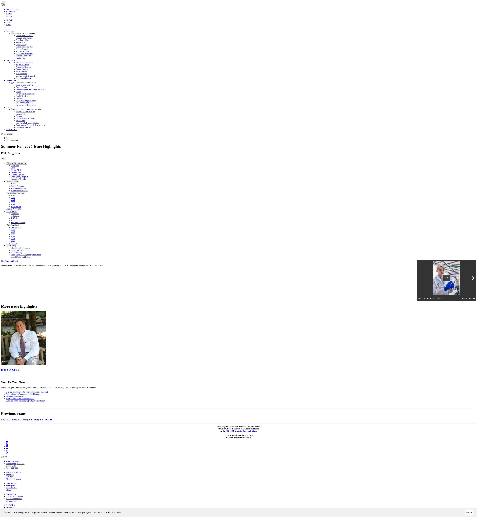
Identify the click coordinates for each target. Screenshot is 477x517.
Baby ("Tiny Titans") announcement (20, 399)
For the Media (16, 170)
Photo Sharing (16, 252)
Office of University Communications (241, 431)
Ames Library (21, 71)
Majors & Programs (13, 479)
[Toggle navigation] (3, 158)
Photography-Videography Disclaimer (26, 255)
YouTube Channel (18, 223)
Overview (15, 165)
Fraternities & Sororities (25, 94)
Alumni (9, 14)
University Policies (23, 127)
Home (8, 138)
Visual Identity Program (20, 248)
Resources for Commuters (26, 105)
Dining (18, 92)
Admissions (10, 31)
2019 (13, 204)
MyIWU (9, 20)
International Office (23, 78)
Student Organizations (24, 103)
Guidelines (11, 246)
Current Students (12, 9)
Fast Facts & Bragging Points (27, 123)
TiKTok (14, 218)
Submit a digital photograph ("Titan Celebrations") (25, 401)
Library (9, 490)
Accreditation (11, 483)
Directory (19, 116)
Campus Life (11, 80)
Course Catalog (22, 69)
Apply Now (10, 505)
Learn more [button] (116, 512)
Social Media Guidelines (20, 257)
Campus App (16, 172)
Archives (14, 243)
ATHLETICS (11, 130)
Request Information (24, 38)
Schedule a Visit (22, 40)
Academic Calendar (23, 67)
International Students (24, 53)
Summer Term (21, 74)
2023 (13, 195)
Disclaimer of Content (14, 496)
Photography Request (19, 177)
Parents (9, 16)
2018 (41, 419)
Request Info (11, 507)
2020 (13, 202)
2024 (13, 232)
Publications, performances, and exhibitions (23, 394)
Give (8, 22)
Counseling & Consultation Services (30, 89)
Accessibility (11, 494)
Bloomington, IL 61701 (15, 464)
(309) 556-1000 (12, 468)
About (8, 107)
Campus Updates (17, 174)
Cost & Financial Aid (24, 47)
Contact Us (20, 58)
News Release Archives (15, 193)
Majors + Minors (22, 65)
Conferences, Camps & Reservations (30, 125)
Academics (10, 60)
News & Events (12, 181)
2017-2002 (49, 419)
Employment (11, 485)
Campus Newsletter (13, 209)
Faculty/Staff (11, 11)
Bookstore (10, 474)
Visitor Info (20, 121)
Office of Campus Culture (26, 100)
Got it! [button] (469, 513)
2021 (13, 200)
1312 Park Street (12, 461)
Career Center (21, 87)
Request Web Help (18, 179)
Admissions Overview (24, 36)
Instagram (15, 216)
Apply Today (21, 45)
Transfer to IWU (22, 51)
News (8, 25)
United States (11, 466)
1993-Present (16, 207)
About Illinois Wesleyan (25, 112)
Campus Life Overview (25, 85)
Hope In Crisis (10, 369)
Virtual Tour (20, 42)
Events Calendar (17, 186)
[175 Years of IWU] (23, 364)
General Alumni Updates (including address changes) (27, 392)
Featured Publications (19, 190)
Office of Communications (16, 163)
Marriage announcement (15, 396)
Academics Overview (24, 62)
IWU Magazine (12, 225)
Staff (13, 168)
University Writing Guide (21, 250)
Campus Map (21, 114)
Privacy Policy (11, 501)
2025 (13, 230)
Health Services (22, 96)
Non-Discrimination (14, 499)
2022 (13, 198)
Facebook (15, 214)
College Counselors (23, 56)
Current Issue (16, 227)
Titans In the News (18, 188)
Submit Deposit (22, 49)
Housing (19, 98)
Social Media (11, 211)
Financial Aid (11, 488)
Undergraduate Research (25, 76)
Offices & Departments (25, 118)
